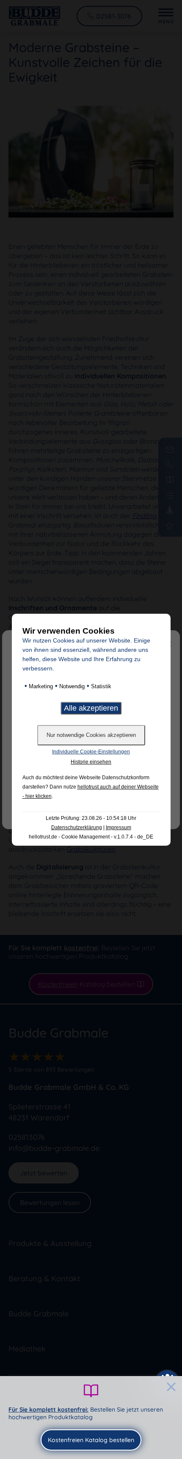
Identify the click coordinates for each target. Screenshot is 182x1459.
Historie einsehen (91, 762)
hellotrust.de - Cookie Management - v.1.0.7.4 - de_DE (91, 837)
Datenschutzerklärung (76, 827)
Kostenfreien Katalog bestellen (91, 1440)
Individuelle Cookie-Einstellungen (91, 752)
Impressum (118, 827)
